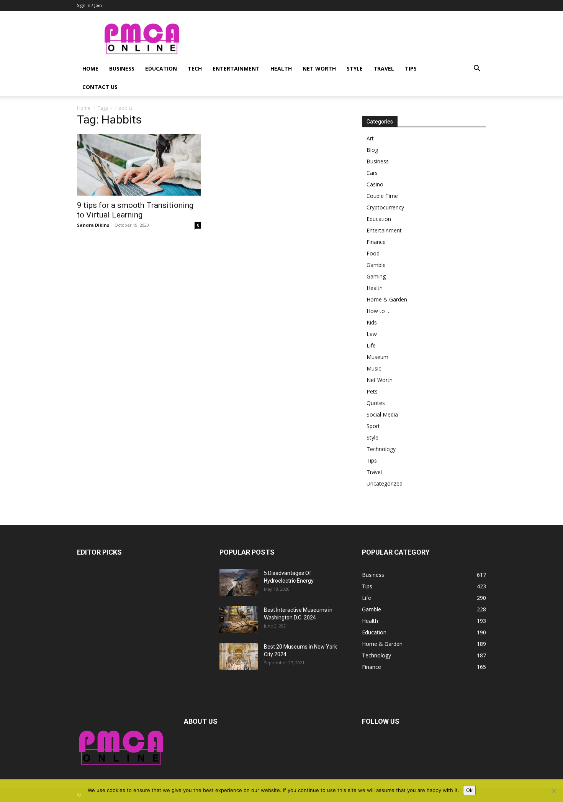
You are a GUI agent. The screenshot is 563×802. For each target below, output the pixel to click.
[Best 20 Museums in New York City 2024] (238, 656)
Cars (372, 172)
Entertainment (236, 68)
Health (281, 68)
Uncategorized (385, 483)
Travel (383, 68)
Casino (375, 184)
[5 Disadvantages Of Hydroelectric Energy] (238, 582)
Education (161, 68)
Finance (376, 241)
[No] (553, 791)
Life (371, 345)
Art (370, 138)
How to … (379, 311)
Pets (372, 391)
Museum (377, 357)
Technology (381, 449)
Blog (372, 149)
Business (121, 68)
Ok (469, 790)
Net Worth (319, 68)
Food (373, 253)
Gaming (376, 276)
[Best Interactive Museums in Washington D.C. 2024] (238, 619)
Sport (373, 426)
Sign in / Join (89, 5)
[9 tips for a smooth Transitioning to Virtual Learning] (139, 165)
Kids (372, 322)
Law (372, 334)
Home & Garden (387, 299)
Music (374, 368)
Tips (411, 68)
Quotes (376, 403)
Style (355, 68)
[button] (477, 69)
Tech (195, 68)
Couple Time (382, 195)
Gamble (376, 264)
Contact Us (100, 87)
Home (90, 68)
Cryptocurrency (385, 207)
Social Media (382, 414)
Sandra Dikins (93, 225)
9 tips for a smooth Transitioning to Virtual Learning (135, 210)
